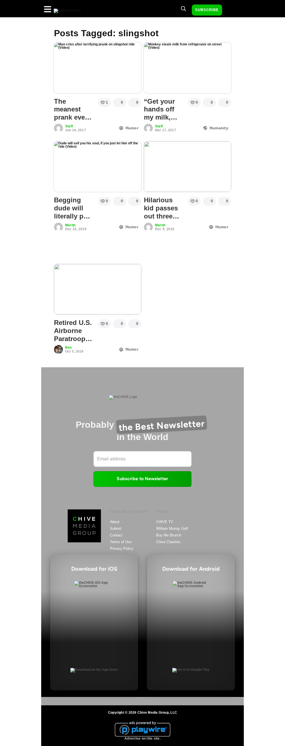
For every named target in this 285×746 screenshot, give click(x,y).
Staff (69, 126)
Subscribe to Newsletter (142, 478)
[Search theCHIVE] (183, 8)
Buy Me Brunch (168, 535)
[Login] (231, 10)
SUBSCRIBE (207, 10)
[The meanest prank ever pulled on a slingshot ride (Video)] (97, 68)
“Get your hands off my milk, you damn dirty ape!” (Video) (160, 121)
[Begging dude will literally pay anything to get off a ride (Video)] (97, 167)
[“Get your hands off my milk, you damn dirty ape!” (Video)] (187, 68)
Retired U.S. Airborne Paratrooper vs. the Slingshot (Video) (73, 342)
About (114, 522)
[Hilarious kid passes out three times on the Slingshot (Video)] (187, 167)
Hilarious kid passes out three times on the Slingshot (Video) (163, 220)
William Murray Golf (172, 528)
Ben (68, 347)
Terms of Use (121, 542)
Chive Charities (168, 542)
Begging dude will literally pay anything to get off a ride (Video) (72, 220)
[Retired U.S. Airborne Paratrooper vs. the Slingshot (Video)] (97, 289)
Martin (70, 225)
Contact (116, 535)
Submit (115, 528)
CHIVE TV (164, 522)
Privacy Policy (121, 548)
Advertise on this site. (142, 738)
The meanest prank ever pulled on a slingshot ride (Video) (72, 121)
